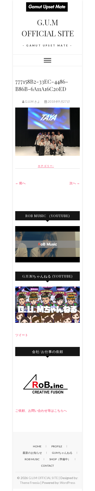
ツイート (21, 335)
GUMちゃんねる (62, 452)
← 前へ (20, 183)
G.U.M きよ (32, 101)
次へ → (74, 183)
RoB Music (32, 459)
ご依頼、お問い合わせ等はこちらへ (41, 410)
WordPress (67, 483)
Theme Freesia (30, 483)
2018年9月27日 (58, 101)
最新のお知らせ (32, 452)
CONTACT (47, 465)
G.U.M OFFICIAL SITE (47, 27)
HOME (37, 446)
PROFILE (56, 446)
